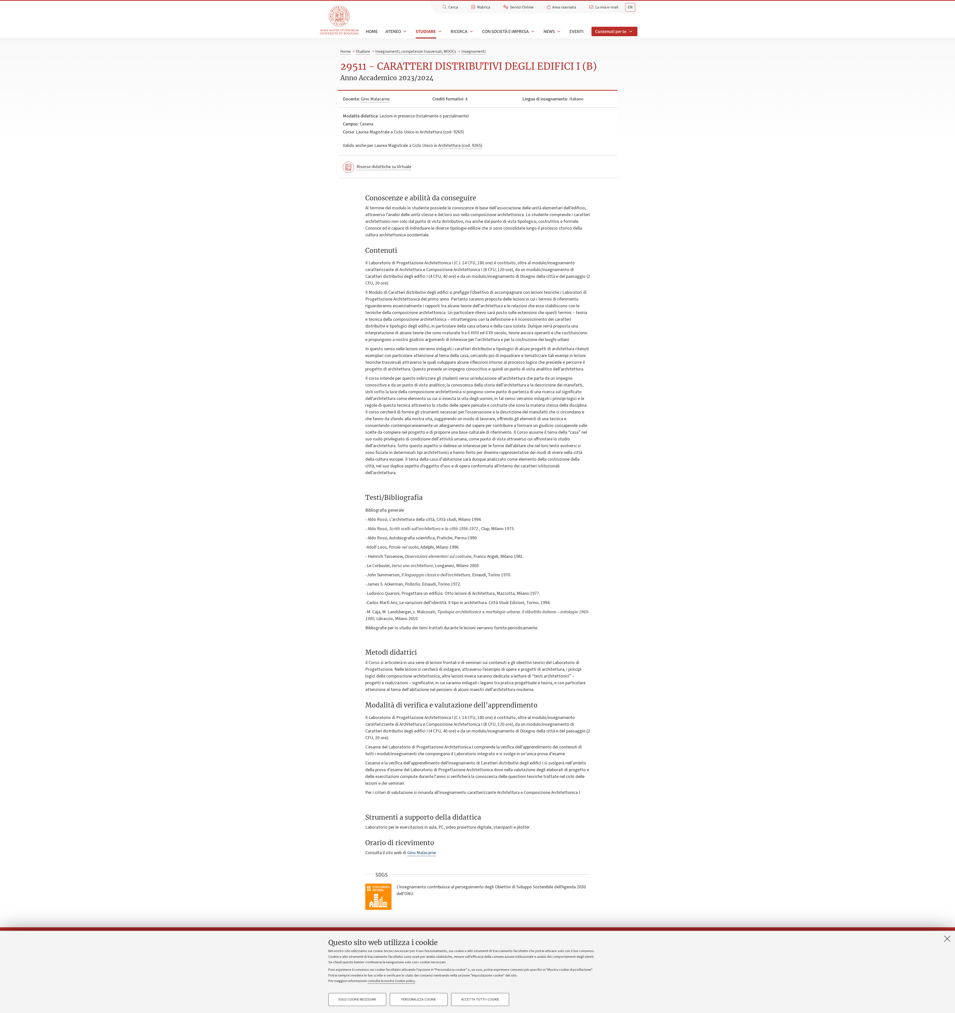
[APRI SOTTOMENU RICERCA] (470, 31)
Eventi (576, 31)
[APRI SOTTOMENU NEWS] (558, 31)
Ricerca (459, 31)
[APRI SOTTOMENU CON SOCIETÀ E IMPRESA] (532, 31)
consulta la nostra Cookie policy (391, 981)
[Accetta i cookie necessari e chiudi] (947, 939)
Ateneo (393, 31)
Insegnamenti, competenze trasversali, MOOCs (415, 51)
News (549, 31)
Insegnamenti (473, 51)
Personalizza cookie (418, 999)
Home (372, 31)
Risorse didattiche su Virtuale (384, 167)
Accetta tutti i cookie (480, 999)
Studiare (426, 31)
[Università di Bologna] (340, 20)
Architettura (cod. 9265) (460, 145)
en (630, 7)
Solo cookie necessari (357, 999)
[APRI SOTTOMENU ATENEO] (404, 31)
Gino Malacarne (375, 99)
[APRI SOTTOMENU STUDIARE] (439, 31)
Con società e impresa (505, 31)
